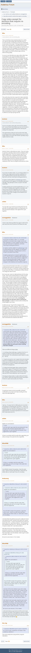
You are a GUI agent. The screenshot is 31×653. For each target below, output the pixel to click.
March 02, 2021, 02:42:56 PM (7, 234)
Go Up (2, 641)
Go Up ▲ (20, 650)
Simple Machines (19, 651)
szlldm (4, 201)
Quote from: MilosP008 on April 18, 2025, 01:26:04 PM (15, 628)
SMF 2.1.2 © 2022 (12, 651)
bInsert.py (19, 179)
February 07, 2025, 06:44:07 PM (8, 445)
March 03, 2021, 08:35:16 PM (7, 420)
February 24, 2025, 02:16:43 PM (8, 480)
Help (10, 650)
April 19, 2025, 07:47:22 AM (7, 625)
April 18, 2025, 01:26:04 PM (7, 545)
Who (3, 33)
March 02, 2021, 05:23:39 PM (7, 326)
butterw (4, 119)
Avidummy (5, 478)
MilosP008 (5, 443)
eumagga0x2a (23, 14)
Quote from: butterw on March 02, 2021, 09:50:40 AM (15, 237)
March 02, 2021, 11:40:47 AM (7, 203)
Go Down (3, 29)
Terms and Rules (15, 650)
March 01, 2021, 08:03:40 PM (7, 121)
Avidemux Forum (7, 5)
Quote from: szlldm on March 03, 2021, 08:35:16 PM (15, 449)
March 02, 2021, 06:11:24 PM (7, 387)
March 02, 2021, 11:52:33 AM (7, 219)
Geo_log (4, 623)
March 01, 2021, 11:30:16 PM (7, 148)
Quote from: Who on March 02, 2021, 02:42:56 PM (14, 329)
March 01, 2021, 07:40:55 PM (7, 35)
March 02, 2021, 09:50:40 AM (7, 169)
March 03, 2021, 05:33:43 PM (7, 402)
